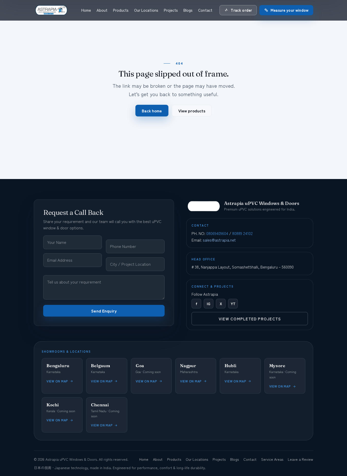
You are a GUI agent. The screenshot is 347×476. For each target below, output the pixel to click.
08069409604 (217, 233)
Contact (205, 10)
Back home (152, 111)
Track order (241, 10)
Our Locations (146, 10)
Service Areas (272, 459)
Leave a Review (300, 459)
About (102, 10)
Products (121, 10)
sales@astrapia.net (219, 240)
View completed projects (250, 318)
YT (233, 303)
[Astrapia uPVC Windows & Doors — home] (51, 10)
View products (191, 111)
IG (208, 303)
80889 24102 (242, 233)
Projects (171, 10)
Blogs (188, 10)
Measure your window (289, 10)
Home (86, 10)
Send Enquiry (104, 311)
